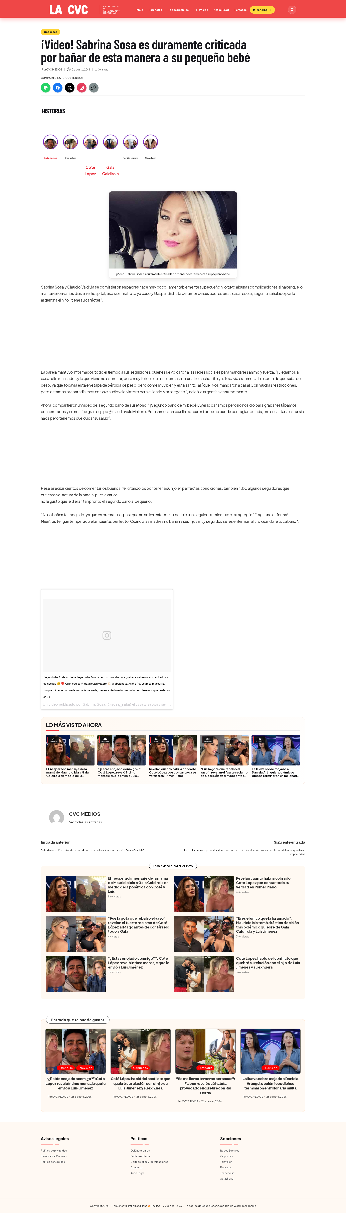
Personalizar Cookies (54, 1156)
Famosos (240, 9)
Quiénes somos (140, 1150)
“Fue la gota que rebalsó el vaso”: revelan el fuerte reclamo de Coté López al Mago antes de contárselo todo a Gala (223, 774)
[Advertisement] (171, 337)
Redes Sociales (178, 9)
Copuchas (50, 31)
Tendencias (227, 1173)
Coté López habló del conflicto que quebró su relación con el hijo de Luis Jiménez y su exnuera (268, 962)
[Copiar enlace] (94, 88)
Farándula (155, 9)
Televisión (201, 9)
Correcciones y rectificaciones (149, 1161)
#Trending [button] (260, 9)
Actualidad (221, 9)
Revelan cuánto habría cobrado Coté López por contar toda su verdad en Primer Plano (172, 772)
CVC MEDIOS (84, 814)
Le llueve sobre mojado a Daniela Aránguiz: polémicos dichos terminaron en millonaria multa (275, 774)
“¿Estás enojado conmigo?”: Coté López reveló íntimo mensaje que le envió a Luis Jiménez (119, 774)
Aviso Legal (137, 1173)
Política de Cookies (53, 1161)
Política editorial (140, 1156)
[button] (173, 230)
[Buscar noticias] (292, 10)
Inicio (139, 9)
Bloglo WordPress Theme (240, 1205)
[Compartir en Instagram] (81, 88)
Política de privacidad (54, 1150)
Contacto (137, 1167)
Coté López (50, 158)
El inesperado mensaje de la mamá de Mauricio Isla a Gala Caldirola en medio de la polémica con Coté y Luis (67, 774)
